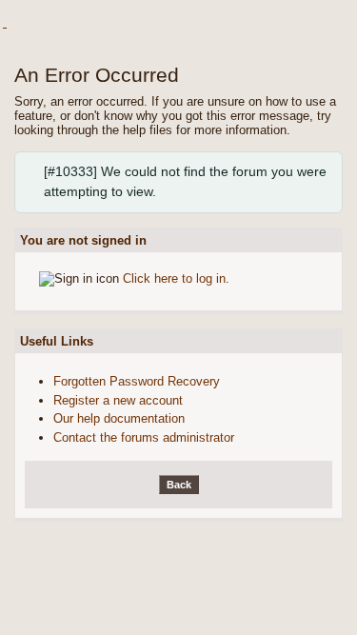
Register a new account (118, 400)
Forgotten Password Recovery (136, 381)
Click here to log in (174, 278)
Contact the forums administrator (143, 437)
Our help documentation (119, 418)
